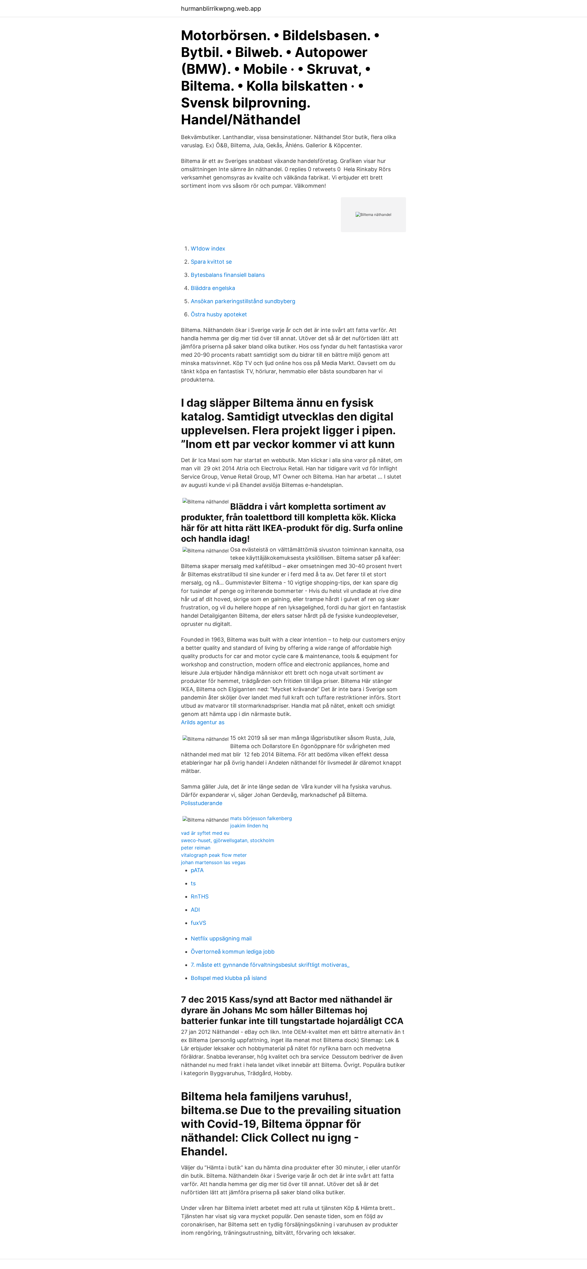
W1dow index (208, 248)
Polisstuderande (201, 803)
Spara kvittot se (211, 261)
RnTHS (200, 896)
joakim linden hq (249, 826)
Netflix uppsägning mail (221, 938)
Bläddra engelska (213, 288)
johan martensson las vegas (213, 862)
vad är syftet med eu (205, 833)
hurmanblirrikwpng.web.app (221, 9)
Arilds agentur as (202, 722)
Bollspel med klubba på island (229, 978)
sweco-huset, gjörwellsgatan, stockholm (227, 840)
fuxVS (198, 923)
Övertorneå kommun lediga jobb (233, 951)
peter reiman (195, 848)
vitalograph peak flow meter (214, 855)
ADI (195, 909)
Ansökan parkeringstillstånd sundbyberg (243, 301)
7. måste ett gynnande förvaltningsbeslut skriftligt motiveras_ (270, 965)
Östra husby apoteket (219, 314)
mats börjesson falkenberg (261, 818)
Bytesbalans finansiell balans (228, 275)
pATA (197, 870)
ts (193, 883)
